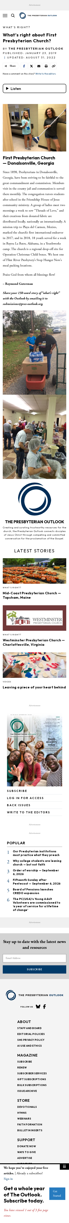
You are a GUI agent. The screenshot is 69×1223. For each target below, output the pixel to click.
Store (23, 1100)
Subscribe (34, 969)
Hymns (21, 1112)
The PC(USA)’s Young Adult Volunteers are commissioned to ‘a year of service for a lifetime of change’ (37, 904)
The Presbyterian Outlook (36, 48)
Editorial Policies (31, 1034)
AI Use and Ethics (29, 1045)
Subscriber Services (32, 1073)
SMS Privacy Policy (31, 1039)
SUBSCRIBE (17, 791)
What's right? (16, 27)
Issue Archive (27, 1090)
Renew (22, 1067)
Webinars (24, 1118)
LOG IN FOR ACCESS (25, 798)
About (24, 1021)
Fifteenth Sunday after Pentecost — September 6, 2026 (37, 881)
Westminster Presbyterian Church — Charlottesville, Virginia (34, 642)
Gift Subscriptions (31, 1079)
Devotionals (27, 1106)
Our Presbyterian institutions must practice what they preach (36, 853)
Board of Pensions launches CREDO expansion (33, 891)
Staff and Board (29, 1028)
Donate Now (26, 1146)
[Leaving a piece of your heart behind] (34, 666)
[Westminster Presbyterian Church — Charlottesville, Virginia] (34, 619)
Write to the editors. (45, 73)
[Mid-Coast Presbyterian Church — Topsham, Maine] (34, 572)
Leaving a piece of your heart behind (34, 687)
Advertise (24, 1158)
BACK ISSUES (19, 805)
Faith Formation (29, 1124)
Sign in (8, 1179)
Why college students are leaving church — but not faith (37, 862)
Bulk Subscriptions (32, 1085)
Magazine (27, 1055)
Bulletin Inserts (29, 1130)
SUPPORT (26, 1139)
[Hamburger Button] (5, 15)
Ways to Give (26, 1152)
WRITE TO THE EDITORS (28, 812)
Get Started (57, 1193)
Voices (7, 682)
